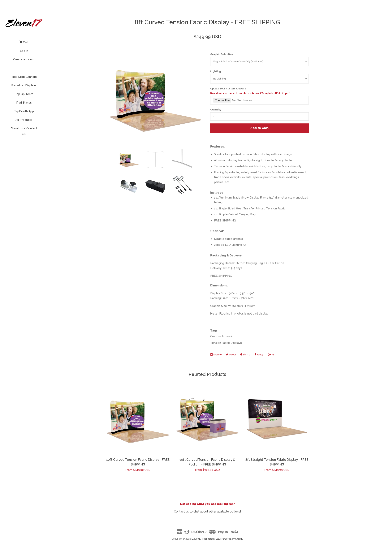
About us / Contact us (24, 131)
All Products (23, 120)
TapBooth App (24, 111)
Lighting (215, 71)
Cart (25, 42)
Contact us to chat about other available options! (207, 511)
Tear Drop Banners (24, 77)
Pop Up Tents (24, 94)
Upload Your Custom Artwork (250, 91)
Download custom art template (250, 93)
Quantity (215, 109)
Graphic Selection (221, 54)
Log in (24, 51)
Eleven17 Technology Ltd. (206, 539)
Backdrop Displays (24, 85)
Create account (24, 59)
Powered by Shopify (232, 539)
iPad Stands (24, 102)
